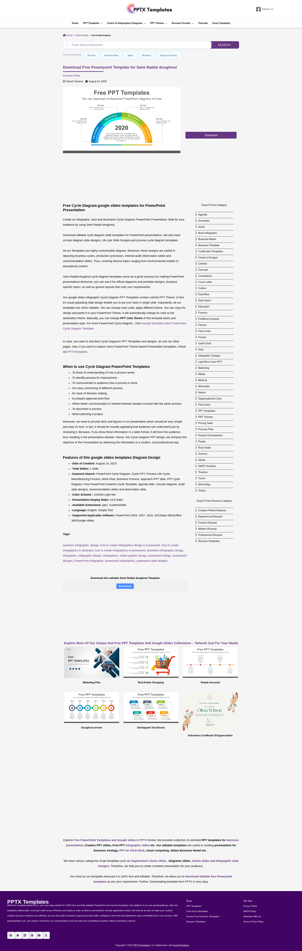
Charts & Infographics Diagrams (125, 23)
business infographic (76, 545)
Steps (130, 55)
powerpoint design (159, 555)
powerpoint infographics (120, 560)
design (94, 545)
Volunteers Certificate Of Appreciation (210, 735)
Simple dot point (210, 682)
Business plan (111, 55)
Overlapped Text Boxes (151, 727)
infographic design (89, 555)
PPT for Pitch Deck (131, 850)
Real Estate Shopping (151, 682)
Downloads (82, 35)
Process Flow (71, 75)
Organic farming (168, 55)
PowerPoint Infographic (88, 560)
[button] (10, 935)
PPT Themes (157, 23)
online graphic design (133, 555)
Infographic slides (137, 845)
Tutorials (203, 23)
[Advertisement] (211, 109)
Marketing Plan (92, 682)
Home (75, 23)
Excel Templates (221, 23)
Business (146, 55)
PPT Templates (91, 23)
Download (125, 586)
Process (91, 55)
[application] (100, 23)
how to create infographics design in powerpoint (130, 545)
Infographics (110, 555)
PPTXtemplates (77, 351)
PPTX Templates (28, 902)
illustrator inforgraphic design (165, 550)
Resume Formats (181, 23)
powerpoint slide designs (152, 560)
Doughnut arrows (91, 727)
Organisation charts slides (148, 860)
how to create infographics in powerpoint (120, 550)
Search (224, 45)
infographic (70, 555)
